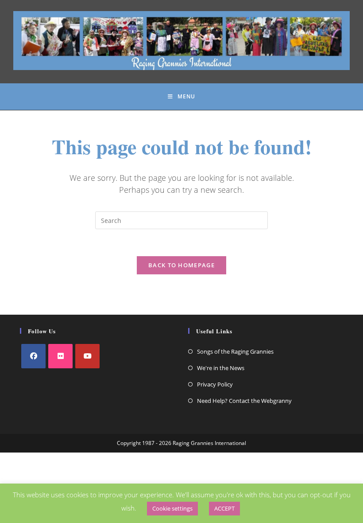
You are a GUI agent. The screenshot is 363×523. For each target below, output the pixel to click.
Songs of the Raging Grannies (235, 351)
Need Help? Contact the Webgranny (244, 401)
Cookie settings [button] (172, 508)
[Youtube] (87, 356)
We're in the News (220, 368)
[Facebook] (33, 356)
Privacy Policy (215, 384)
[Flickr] (60, 356)
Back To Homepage (181, 265)
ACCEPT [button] (224, 508)
